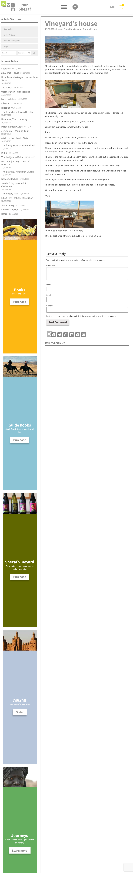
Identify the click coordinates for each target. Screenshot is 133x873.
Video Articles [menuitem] (9, 35)
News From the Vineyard (70, 29)
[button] (3, 3)
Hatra (4, 213)
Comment (51, 265)
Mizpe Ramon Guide (12, 126)
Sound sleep (8, 205)
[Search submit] (34, 53)
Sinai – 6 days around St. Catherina (14, 185)
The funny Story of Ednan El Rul (18, 145)
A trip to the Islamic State (14, 138)
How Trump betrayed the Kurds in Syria (19, 78)
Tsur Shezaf (25, 7)
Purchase (19, 577)
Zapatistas (6, 87)
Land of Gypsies (9, 209)
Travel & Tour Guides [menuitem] (12, 40)
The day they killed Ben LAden (17, 171)
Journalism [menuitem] (8, 29)
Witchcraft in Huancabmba (15, 91)
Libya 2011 (7, 103)
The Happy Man (9, 193)
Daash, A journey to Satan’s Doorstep (16, 163)
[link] (8, 5)
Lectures (6, 68)
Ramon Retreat (90, 29)
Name (49, 285)
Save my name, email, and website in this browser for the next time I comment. (82, 316)
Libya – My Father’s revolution (17, 198)
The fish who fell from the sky (17, 112)
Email (49, 295)
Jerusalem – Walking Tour (15, 131)
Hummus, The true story (14, 119)
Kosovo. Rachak (9, 179)
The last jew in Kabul (12, 157)
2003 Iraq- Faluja (10, 72)
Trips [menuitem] (6, 46)
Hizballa (5, 107)
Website (49, 306)
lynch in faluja (8, 99)
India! (4, 152)
